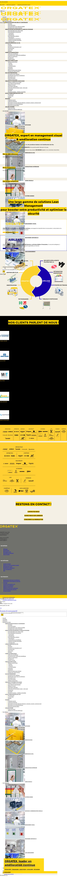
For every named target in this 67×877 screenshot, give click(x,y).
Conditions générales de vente (9, 600)
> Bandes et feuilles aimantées (14, 40)
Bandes (9, 44)
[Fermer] (0, 600)
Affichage (5, 549)
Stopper (9, 97)
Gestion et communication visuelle (11, 565)
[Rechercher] (2, 615)
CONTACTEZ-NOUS (33, 511)
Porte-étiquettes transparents (14, 32)
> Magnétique (11, 34)
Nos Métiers (5, 110)
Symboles (10, 45)
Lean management (7, 569)
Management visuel (7, 566)
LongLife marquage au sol (9, 584)
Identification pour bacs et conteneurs (16, 75)
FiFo (4, 570)
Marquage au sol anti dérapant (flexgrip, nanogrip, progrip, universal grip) (24, 102)
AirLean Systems (9, 106)
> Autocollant (11, 33)
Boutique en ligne (7, 622)
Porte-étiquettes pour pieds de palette (16, 26)
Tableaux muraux (11, 85)
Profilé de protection (12, 101)
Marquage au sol (11, 76)
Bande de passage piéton (13, 105)
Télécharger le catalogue (11, 4)
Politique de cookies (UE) (8, 598)
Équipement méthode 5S (8, 568)
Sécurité (7, 98)
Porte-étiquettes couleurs (13, 36)
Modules (10, 51)
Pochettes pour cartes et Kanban (15, 28)
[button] (10, 232)
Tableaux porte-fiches (11, 60)
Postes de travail (11, 108)
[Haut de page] (1, 608)
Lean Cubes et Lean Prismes (14, 83)
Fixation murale (11, 59)
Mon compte (2, 4)
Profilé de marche (12, 100)
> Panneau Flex (11, 41)
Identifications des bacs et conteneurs (16, 22)
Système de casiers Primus (14, 71)
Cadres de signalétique (11, 52)
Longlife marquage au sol (12, 42)
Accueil (4, 618)
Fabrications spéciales (13, 86)
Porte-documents (11, 25)
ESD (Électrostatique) (11, 72)
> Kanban (10, 63)
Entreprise (5, 620)
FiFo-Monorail (11, 94)
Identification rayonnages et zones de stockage (19, 29)
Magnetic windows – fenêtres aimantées (17, 91)
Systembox (10, 67)
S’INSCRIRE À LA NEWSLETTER (33, 519)
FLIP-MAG (10, 90)
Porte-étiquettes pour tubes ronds (15, 30)
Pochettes (10, 23)
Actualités (5, 619)
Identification (6, 550)
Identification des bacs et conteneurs (11, 580)
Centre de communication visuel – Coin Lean (17, 87)
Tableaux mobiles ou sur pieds (14, 82)
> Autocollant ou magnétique (14, 38)
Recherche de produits (6, 613)
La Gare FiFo (10, 96)
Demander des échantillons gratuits (24, 4)
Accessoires (10, 89)
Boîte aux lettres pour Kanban (14, 70)
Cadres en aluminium (12, 56)
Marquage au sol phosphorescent (15, 104)
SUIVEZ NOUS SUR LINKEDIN (33, 515)
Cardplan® (10, 68)
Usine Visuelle (6, 554)
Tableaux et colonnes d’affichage (14, 81)
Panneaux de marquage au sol (14, 47)
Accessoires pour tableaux (13, 74)
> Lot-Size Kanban (12, 66)
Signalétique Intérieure (8, 553)
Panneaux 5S (10, 57)
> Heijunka (10, 64)
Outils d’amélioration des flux (14, 93)
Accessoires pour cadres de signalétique (17, 55)
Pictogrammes (11, 48)
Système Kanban (7, 564)
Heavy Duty (10, 49)
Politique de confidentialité (9, 597)
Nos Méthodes (6, 783)
